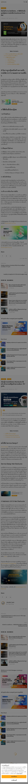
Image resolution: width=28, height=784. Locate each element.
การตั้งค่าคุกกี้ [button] (14, 780)
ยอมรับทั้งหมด (14, 776)
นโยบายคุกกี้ (19, 773)
